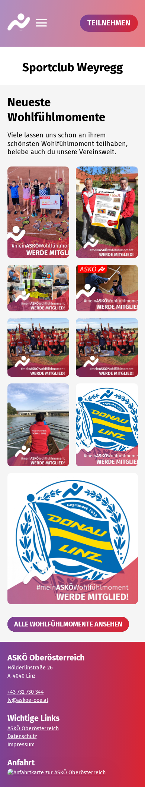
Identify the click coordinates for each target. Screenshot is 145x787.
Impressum (21, 744)
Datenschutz (22, 736)
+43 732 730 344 (25, 692)
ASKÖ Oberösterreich (33, 728)
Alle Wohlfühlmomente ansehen (68, 624)
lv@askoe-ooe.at (27, 700)
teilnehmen (108, 22)
